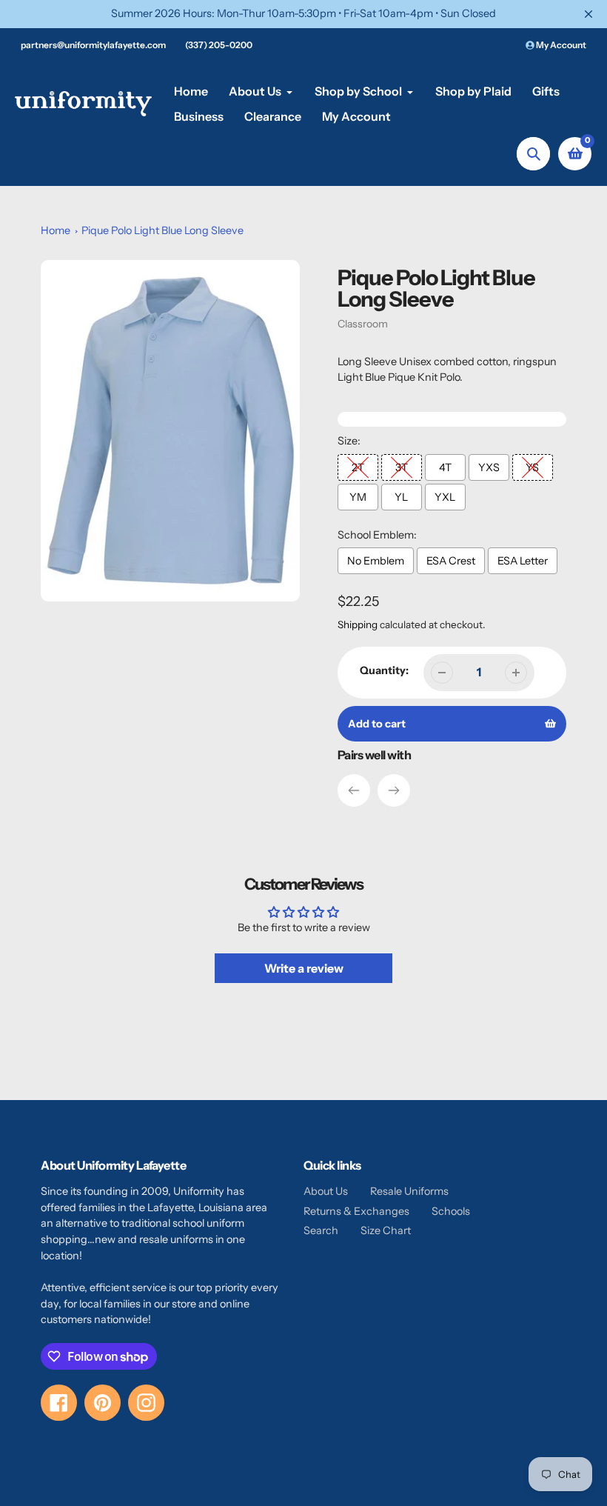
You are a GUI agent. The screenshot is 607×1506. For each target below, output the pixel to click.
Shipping (358, 624)
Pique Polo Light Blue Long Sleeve (162, 230)
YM (357, 497)
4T (445, 467)
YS (532, 467)
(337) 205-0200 (218, 44)
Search (321, 1230)
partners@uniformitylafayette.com (93, 44)
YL (401, 497)
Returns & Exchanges (356, 1211)
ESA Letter (522, 560)
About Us (326, 1191)
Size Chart (385, 1230)
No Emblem (375, 560)
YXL (445, 497)
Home (55, 230)
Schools (451, 1211)
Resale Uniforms (409, 1191)
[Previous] (354, 790)
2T (358, 467)
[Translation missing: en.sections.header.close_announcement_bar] (588, 14)
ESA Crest (450, 560)
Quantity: (384, 670)
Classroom (363, 323)
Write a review (303, 968)
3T (401, 467)
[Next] (394, 790)
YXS (489, 467)
